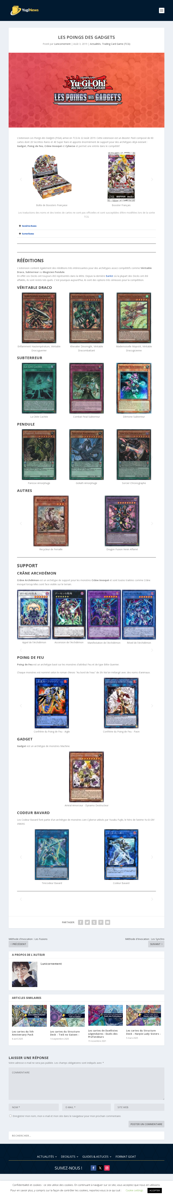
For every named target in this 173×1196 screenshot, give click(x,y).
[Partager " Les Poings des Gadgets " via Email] (107, 922)
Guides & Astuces (95, 1156)
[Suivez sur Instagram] (107, 1168)
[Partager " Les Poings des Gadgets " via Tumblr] (94, 922)
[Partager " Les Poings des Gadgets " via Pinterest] (100, 922)
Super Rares (28, 234)
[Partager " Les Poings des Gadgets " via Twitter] (87, 922)
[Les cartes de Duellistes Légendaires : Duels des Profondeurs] (105, 1015)
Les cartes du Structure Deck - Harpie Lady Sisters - (143, 1032)
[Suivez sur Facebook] (93, 1168)
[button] (21, 179)
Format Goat (126, 1156)
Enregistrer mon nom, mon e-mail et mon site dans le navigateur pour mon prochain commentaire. (67, 1116)
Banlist (109, 276)
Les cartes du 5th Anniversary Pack (23, 1033)
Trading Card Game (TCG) (116, 43)
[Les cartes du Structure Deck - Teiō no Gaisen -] (67, 1016)
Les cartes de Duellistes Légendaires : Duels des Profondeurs (103, 1033)
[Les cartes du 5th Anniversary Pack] (29, 1016)
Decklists (68, 1156)
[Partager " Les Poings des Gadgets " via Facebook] (80, 922)
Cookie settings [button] (134, 1190)
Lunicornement (62, 43)
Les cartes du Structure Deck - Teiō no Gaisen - (65, 1033)
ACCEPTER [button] (155, 1190)
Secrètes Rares (29, 226)
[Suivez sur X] (100, 1168)
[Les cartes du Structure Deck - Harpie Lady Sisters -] (143, 1015)
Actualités (95, 43)
